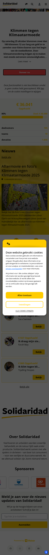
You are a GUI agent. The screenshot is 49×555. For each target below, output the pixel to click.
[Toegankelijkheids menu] (46, 552)
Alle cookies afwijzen (24, 311)
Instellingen (24, 304)
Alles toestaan (24, 295)
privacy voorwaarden (14, 268)
